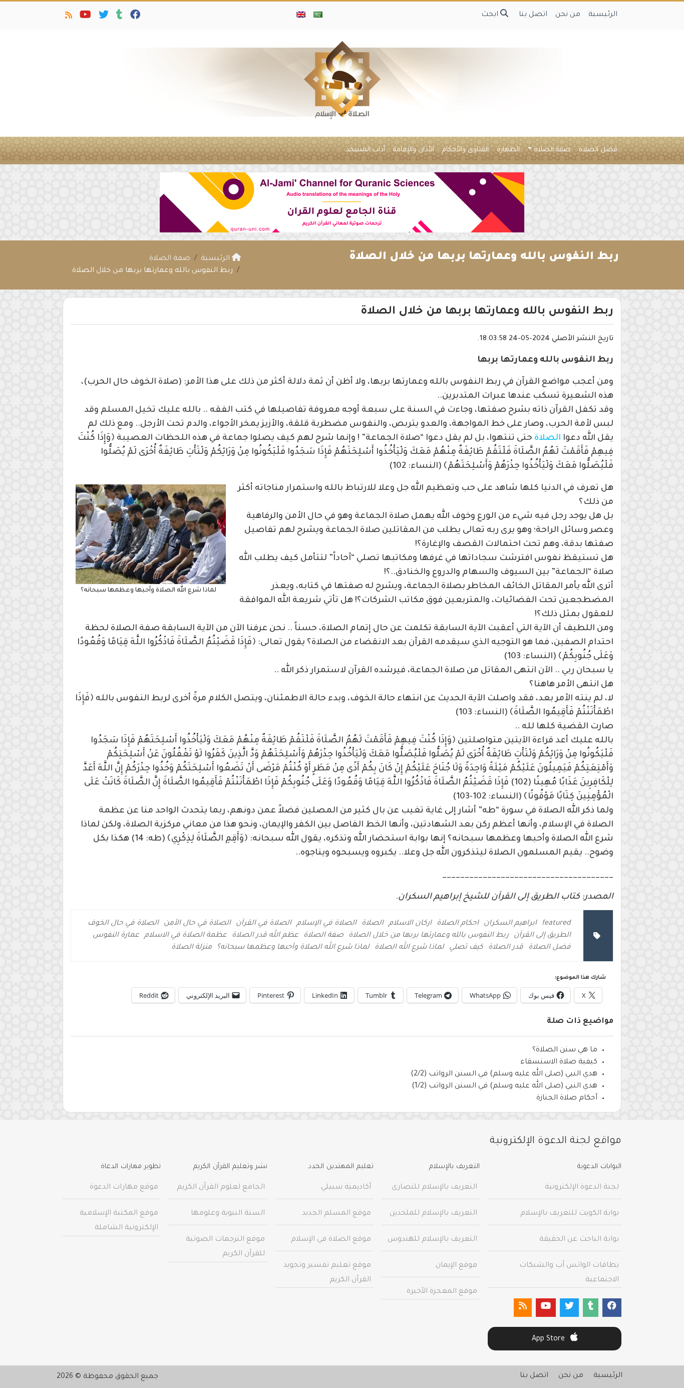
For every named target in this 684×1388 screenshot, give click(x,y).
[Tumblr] (119, 17)
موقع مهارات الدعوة (124, 1188)
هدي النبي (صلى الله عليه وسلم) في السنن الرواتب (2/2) (504, 1074)
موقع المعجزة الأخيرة (442, 1292)
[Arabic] (317, 16)
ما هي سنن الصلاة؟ (564, 1050)
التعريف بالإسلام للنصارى (434, 1188)
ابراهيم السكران (510, 924)
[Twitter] (103, 17)
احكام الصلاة (458, 924)
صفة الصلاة (552, 150)
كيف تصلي (466, 948)
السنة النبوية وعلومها (228, 1214)
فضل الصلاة (597, 150)
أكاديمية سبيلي (346, 1188)
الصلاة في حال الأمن (197, 924)
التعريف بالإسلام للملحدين (433, 1214)
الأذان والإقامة (413, 150)
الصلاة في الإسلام (326, 924)
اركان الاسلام (410, 924)
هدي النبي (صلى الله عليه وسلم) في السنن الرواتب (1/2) (504, 1086)
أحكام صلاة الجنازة (566, 1098)
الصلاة (547, 438)
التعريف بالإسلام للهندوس (432, 1240)
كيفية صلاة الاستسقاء (558, 1062)
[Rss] (68, 17)
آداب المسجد (365, 150)
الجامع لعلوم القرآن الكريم (221, 1188)
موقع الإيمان (456, 1266)
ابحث (490, 15)
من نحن (567, 15)
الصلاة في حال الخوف (123, 924)
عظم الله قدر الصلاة (265, 936)
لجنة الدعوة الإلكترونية (582, 1188)
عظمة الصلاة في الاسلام (185, 936)
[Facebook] (134, 17)
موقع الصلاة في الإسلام (331, 1240)
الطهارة (508, 150)
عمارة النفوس (116, 936)
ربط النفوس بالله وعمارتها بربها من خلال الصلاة (429, 936)
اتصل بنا (533, 15)
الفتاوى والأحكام (465, 150)
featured (556, 924)
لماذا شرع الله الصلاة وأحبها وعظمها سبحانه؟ (293, 948)
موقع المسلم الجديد (336, 1214)
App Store (549, 1339)
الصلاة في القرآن (263, 924)
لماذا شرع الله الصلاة (409, 948)
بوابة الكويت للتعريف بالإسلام (569, 1214)
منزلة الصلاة (191, 948)
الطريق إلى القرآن (542, 936)
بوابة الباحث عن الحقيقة (579, 1240)
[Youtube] (84, 17)
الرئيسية (602, 15)
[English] (300, 16)
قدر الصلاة (505, 948)
